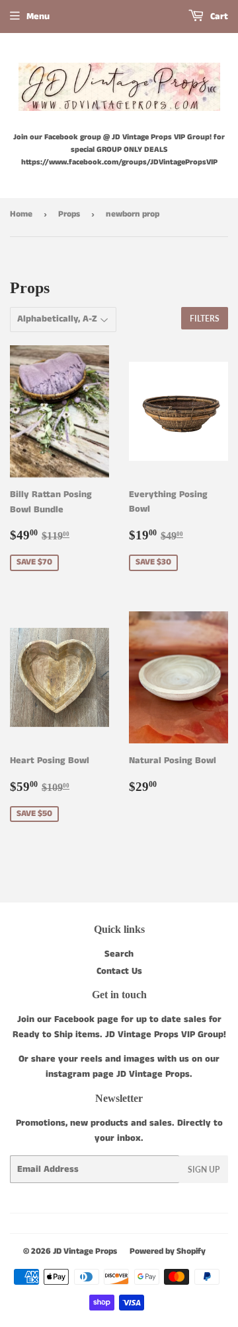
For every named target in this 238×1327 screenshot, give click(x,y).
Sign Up (203, 1169)
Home (21, 214)
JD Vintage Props (85, 1251)
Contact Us (119, 971)
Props (69, 214)
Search (119, 954)
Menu (38, 16)
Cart (218, 16)
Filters (204, 318)
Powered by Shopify (168, 1251)
